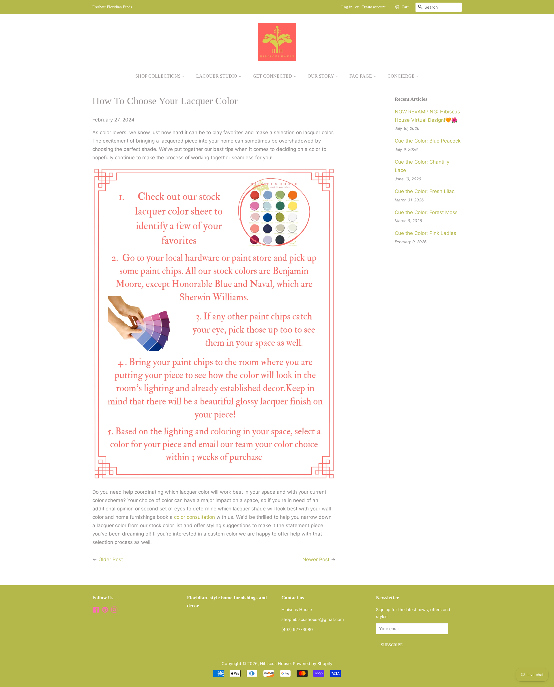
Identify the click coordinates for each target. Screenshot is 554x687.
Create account (373, 7)
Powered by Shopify (312, 663)
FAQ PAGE (361, 76)
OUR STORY (321, 76)
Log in (346, 7)
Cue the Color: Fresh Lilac (424, 191)
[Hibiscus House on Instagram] (114, 610)
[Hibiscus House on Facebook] (95, 610)
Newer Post (316, 559)
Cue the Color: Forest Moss (426, 212)
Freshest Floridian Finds (112, 7)
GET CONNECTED (273, 76)
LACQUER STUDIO (217, 76)
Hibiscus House (275, 663)
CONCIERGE (402, 76)
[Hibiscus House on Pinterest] (105, 610)
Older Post (110, 559)
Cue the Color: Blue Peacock (428, 141)
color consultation (194, 517)
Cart (405, 7)
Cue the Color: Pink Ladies (425, 233)
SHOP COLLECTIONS (158, 76)
